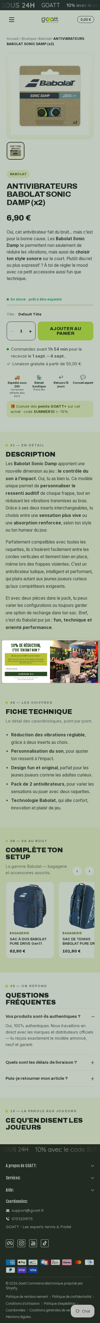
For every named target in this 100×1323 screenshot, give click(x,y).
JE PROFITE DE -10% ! (26, 674)
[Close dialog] (95, 642)
